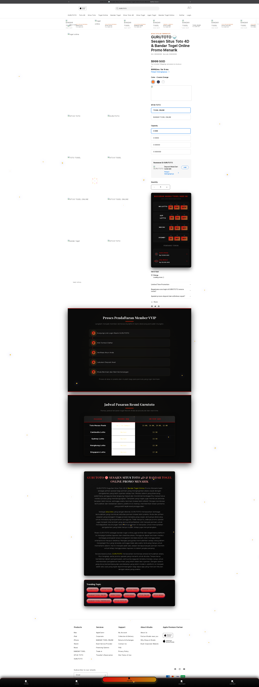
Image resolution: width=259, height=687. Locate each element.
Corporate (99, 636)
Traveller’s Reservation (104, 655)
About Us (144, 632)
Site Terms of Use (124, 655)
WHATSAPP (182, 684)
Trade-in (99, 651)
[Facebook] (152, 306)
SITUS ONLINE (144, 595)
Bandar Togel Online (166, 15)
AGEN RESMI (129, 595)
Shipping (163, 64)
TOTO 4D (119, 589)
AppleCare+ (100, 632)
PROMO (26, 684)
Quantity (154, 182)
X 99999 (156, 145)
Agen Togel (152, 15)
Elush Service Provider (104, 644)
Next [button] (190, 2)
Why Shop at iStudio (148, 640)
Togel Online (103, 15)
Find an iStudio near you (149, 636)
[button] (72, 15)
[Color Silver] (163, 82)
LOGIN (77, 684)
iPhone (76, 640)
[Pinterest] (159, 306)
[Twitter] (155, 306)
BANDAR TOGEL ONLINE (162, 117)
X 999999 (157, 152)
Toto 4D (82, 15)
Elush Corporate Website (150, 644)
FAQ (119, 647)
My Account (122, 632)
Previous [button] (69, 2)
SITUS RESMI (158, 595)
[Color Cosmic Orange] (153, 82)
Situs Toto (92, 15)
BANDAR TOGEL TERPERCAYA (99, 601)
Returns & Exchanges (126, 640)
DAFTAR (129, 680)
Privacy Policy (123, 651)
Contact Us (122, 644)
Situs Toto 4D (128, 15)
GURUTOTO (72, 15)
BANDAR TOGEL (148, 589)
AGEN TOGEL (115, 595)
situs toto (109, 512)
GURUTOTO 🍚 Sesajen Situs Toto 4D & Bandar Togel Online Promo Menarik (129, 2)
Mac (75, 632)
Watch (76, 644)
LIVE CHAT (233, 684)
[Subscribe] (105, 675)
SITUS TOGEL (132, 589)
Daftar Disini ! (154, 2)
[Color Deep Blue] (158, 82)
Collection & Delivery (126, 636)
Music (76, 647)
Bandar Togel (115, 15)
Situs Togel (140, 15)
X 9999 (156, 138)
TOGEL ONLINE (159, 110)
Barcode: (166, 54)
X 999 (155, 131)
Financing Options (102, 647)
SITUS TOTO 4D (120, 601)
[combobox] (137, 8)
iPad (75, 636)
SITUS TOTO (106, 589)
